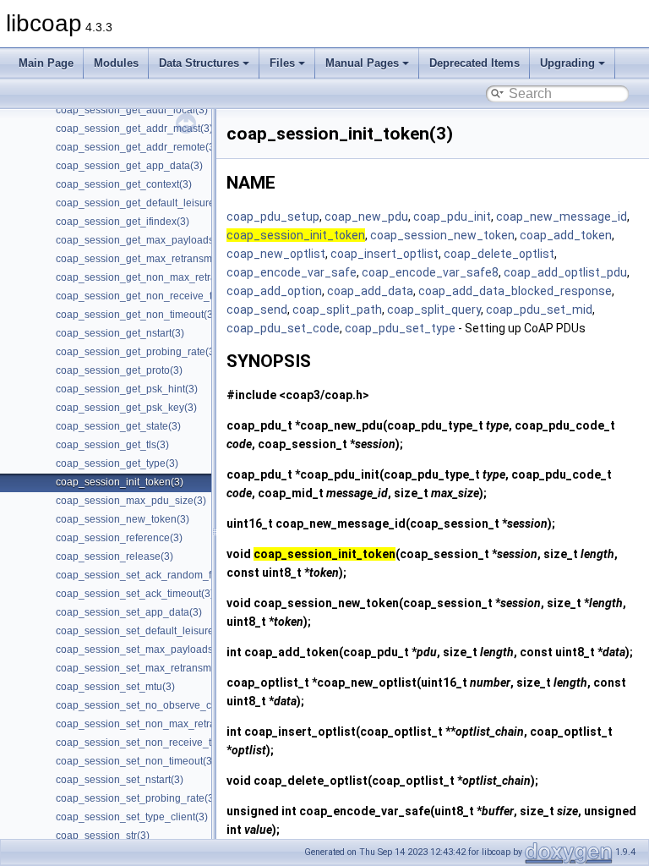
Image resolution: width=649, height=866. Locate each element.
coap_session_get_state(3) (118, 426)
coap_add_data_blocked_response (515, 291)
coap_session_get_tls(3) (112, 445)
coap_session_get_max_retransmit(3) (143, 259)
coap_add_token (566, 235)
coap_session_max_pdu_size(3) (131, 501)
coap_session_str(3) (103, 835)
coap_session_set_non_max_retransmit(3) (154, 724)
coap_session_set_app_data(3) (129, 612)
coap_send (256, 309)
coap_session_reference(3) (119, 538)
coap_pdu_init (452, 216)
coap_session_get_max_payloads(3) (141, 240)
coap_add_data (370, 291)
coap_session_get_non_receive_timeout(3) (156, 296)
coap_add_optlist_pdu (565, 272)
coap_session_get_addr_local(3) (132, 110)
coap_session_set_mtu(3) (115, 687)
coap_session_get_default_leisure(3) (141, 203)
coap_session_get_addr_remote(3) (137, 147)
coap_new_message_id (561, 216)
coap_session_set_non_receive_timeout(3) (155, 742)
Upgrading (567, 63)
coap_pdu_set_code (283, 328)
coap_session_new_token (442, 235)
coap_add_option (274, 291)
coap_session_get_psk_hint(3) (127, 389)
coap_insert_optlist (384, 253)
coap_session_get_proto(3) (119, 370)
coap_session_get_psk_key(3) (126, 408)
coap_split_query (434, 309)
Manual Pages (362, 63)
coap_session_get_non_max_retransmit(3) (155, 277)
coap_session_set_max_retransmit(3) (142, 668)
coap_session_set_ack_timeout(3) (135, 594)
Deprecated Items (474, 63)
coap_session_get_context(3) (124, 184)
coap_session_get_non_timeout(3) (136, 315)
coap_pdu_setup (272, 216)
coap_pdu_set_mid (539, 309)
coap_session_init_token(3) (119, 482)
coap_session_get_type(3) (117, 463)
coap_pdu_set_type (400, 328)
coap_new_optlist (275, 253)
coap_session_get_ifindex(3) (122, 221)
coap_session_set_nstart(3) (119, 780)
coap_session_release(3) (114, 556)
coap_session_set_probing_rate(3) (136, 798)
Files (282, 63)
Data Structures (199, 63)
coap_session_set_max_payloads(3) (141, 649)
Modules (116, 63)
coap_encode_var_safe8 (430, 272)
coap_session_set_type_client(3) (132, 817)
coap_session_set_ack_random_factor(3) (151, 575)
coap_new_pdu (366, 216)
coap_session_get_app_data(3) (129, 166)
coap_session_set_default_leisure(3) (141, 631)
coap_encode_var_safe (291, 272)
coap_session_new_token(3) (122, 519)
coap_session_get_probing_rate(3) (137, 352)
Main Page (46, 63)
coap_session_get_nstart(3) (120, 333)
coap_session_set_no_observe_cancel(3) (152, 705)
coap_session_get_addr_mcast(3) (134, 128)
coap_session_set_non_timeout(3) (135, 761)
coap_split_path (337, 309)
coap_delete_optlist (499, 253)
